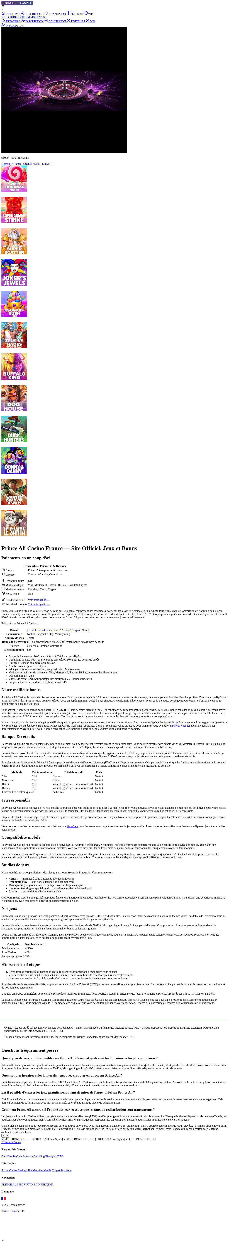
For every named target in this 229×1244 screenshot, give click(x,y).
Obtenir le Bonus (11, 1142)
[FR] (3, 1198)
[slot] (14, 190)
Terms (4, 1211)
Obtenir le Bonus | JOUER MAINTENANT (26, 163)
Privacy (15, 1211)
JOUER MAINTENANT (32, 17)
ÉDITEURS (77, 13)
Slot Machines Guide (39, 1170)
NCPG (60, 1156)
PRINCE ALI (17, 2)
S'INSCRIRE (9, 17)
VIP (90, 13)
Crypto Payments (61, 1170)
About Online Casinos (14, 1170)
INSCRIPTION (34, 13)
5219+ (30, 637)
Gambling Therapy (44, 1156)
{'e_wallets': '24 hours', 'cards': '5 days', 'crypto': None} (58, 630)
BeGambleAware (23, 1156)
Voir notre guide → (39, 599)
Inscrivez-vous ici (180, 725)
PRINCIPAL (13, 13)
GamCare (72, 826)
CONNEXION (57, 13)
